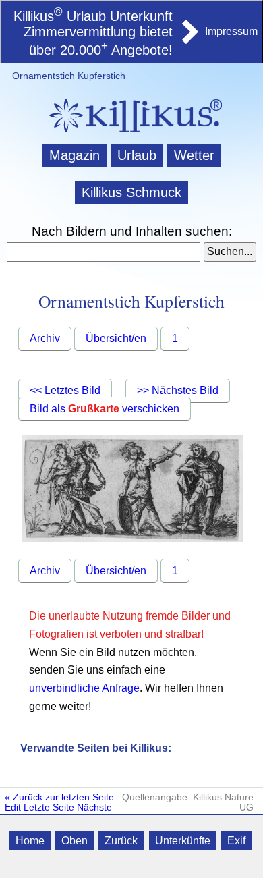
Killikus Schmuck (131, 192)
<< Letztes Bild (65, 390)
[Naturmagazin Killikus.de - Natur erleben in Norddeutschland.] (131, 134)
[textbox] (103, 252)
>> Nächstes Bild (177, 390)
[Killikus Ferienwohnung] (188, 39)
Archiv (45, 338)
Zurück (121, 840)
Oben (74, 840)
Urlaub (136, 155)
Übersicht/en (116, 338)
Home (30, 840)
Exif (236, 840)
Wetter (194, 155)
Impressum (231, 31)
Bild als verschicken (104, 408)
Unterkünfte (182, 840)
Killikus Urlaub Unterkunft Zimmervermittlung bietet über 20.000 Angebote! (93, 33)
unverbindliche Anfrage (84, 688)
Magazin (74, 155)
